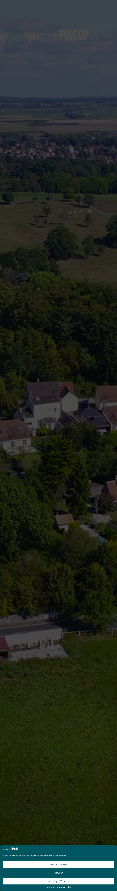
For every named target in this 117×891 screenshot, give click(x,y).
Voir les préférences (58, 881)
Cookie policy (52, 887)
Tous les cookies (58, 864)
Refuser (58, 872)
